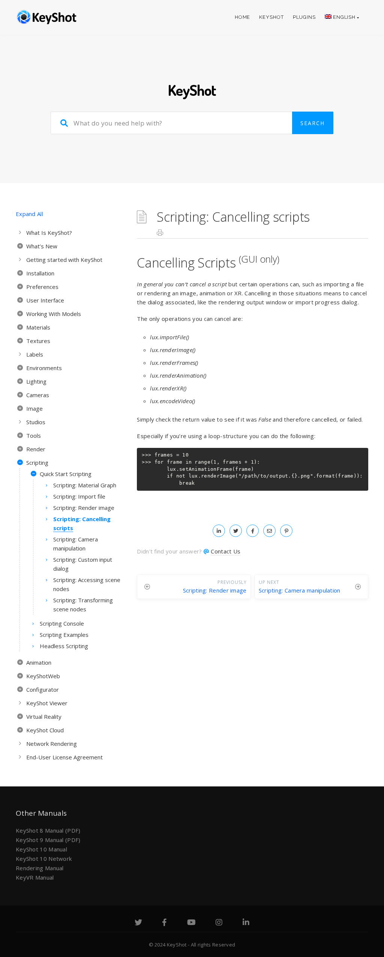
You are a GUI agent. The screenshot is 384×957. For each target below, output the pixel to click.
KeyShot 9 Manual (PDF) (48, 840)
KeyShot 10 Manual (41, 849)
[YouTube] (191, 923)
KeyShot (271, 17)
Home (242, 17)
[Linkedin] (246, 923)
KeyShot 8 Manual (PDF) (48, 830)
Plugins (304, 17)
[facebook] (252, 530)
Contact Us (225, 551)
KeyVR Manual (35, 877)
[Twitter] (138, 923)
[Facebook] (164, 923)
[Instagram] (219, 923)
